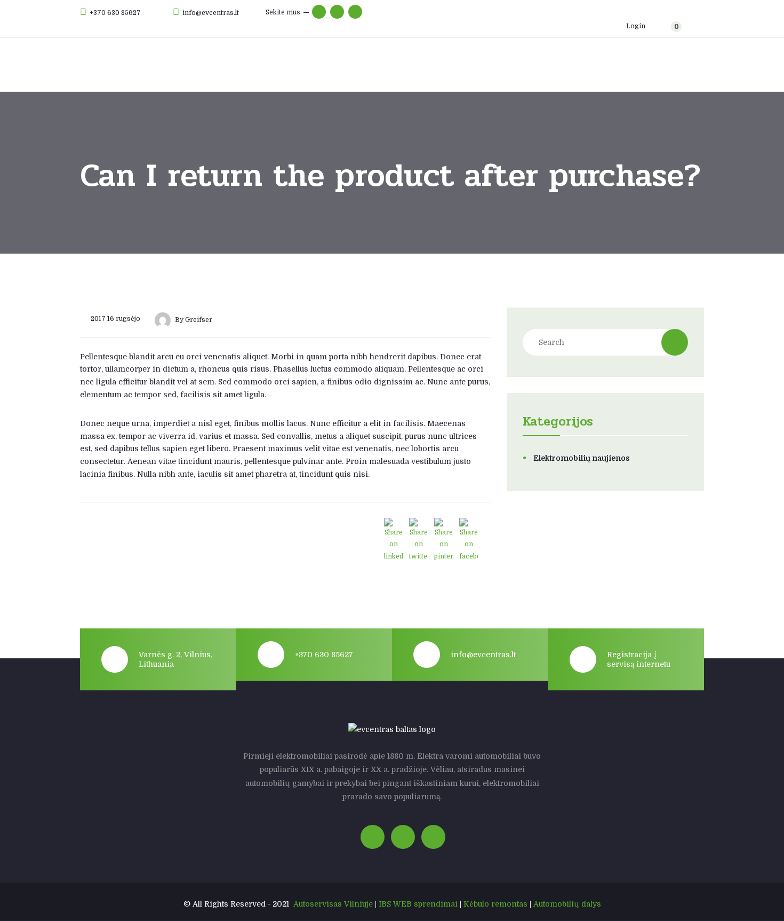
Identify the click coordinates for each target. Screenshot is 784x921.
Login (635, 26)
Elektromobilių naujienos (581, 458)
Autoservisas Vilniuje (333, 904)
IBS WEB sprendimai (418, 904)
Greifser (198, 320)
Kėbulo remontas (495, 904)
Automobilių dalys (567, 904)
